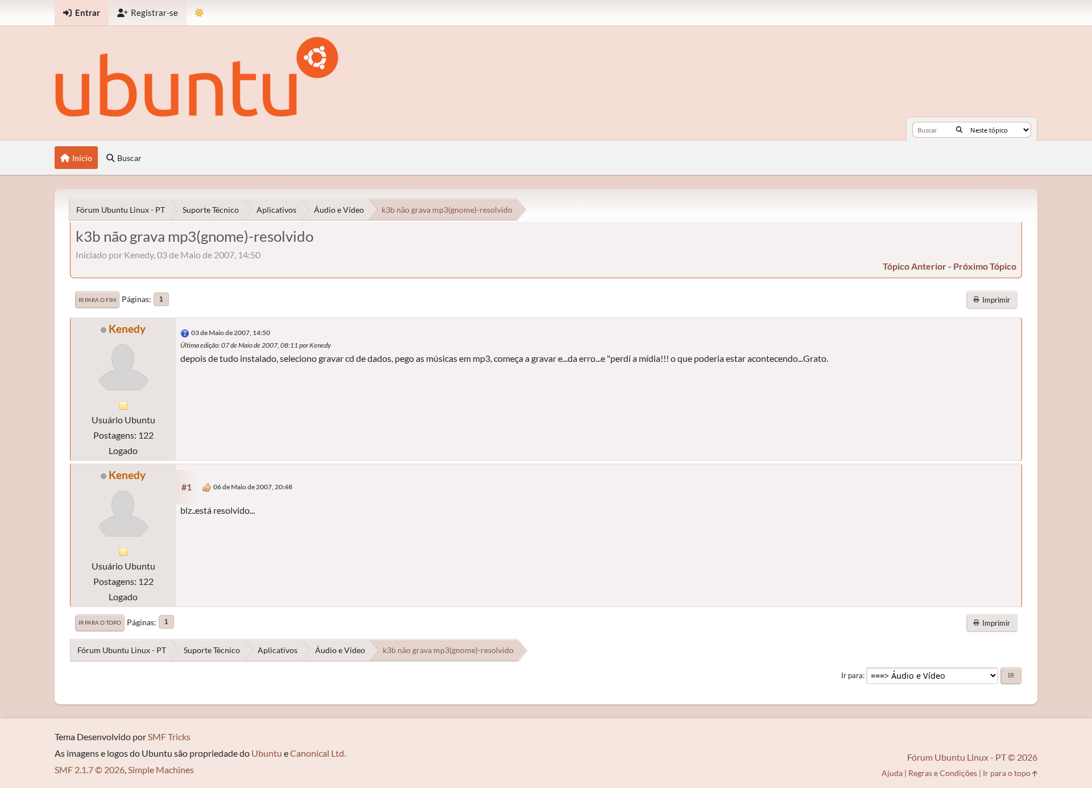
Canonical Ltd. (318, 753)
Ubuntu (266, 753)
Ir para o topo (99, 622)
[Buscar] (959, 130)
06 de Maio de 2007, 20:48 (252, 486)
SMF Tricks (169, 736)
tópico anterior (914, 266)
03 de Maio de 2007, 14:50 (230, 332)
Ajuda (892, 773)
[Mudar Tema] (199, 13)
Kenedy (127, 328)
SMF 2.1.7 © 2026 (90, 769)
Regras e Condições (942, 773)
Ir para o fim (97, 299)
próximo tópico (984, 266)
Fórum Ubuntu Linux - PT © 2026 (972, 757)
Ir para (852, 675)
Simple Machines (161, 769)
